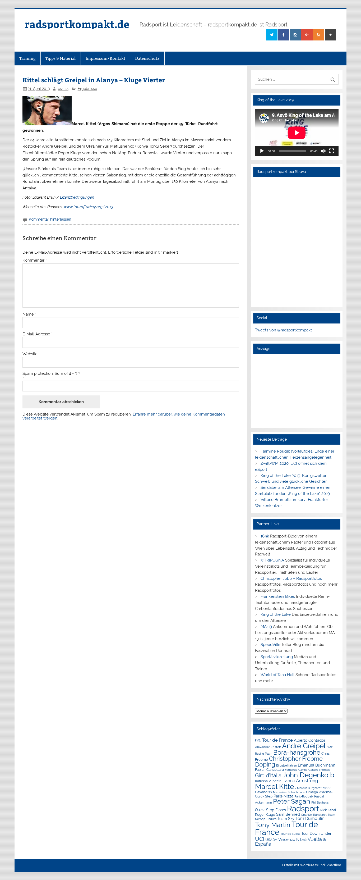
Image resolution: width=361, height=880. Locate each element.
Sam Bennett (288, 814)
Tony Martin (272, 825)
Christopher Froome (296, 758)
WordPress (309, 865)
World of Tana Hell (277, 674)
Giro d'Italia (268, 775)
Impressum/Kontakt (105, 58)
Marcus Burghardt (309, 788)
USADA (271, 840)
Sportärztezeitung (277, 656)
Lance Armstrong (300, 780)
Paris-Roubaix (303, 796)
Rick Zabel (328, 810)
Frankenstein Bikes (278, 596)
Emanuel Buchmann (316, 765)
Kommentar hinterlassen (50, 219)
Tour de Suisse (290, 834)
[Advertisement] (297, 391)
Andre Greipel (304, 746)
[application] (297, 132)
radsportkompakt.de (77, 24)
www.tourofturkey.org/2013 (88, 206)
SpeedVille (270, 644)
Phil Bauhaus (319, 802)
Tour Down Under (316, 833)
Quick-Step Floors (270, 810)
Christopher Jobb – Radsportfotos (291, 578)
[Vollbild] (331, 151)
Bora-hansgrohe (296, 752)
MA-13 (266, 626)
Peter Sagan (291, 801)
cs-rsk (63, 88)
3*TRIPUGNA (272, 560)
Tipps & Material (60, 58)
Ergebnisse (87, 88)
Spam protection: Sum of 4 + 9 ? (51, 374)
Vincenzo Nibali (292, 839)
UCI (259, 839)
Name (29, 314)
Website (30, 354)
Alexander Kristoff (268, 747)
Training (27, 58)
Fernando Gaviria (296, 770)
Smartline (333, 865)
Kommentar (34, 260)
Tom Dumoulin (309, 818)
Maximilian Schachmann (289, 792)
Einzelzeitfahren (286, 765)
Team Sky (285, 819)
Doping (265, 764)
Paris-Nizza (283, 796)
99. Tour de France (274, 740)
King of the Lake (276, 614)
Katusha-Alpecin (268, 781)
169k (265, 536)
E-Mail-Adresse (37, 334)
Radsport (303, 808)
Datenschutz (147, 58)
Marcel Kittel (275, 786)
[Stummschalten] (323, 151)
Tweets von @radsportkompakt (283, 330)
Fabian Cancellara (269, 770)
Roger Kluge (265, 815)
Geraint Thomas (319, 770)
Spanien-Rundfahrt (314, 815)
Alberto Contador (309, 740)
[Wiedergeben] (262, 151)
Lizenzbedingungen (77, 197)
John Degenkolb (308, 775)
